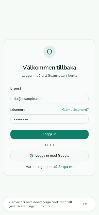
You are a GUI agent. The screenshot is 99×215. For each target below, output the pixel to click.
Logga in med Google (53, 155)
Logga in (49, 134)
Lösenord (17, 110)
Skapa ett (66, 166)
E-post (15, 88)
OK (85, 204)
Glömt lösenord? (75, 109)
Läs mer (44, 206)
